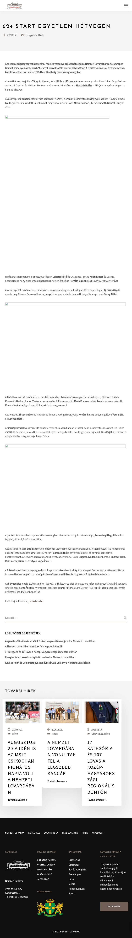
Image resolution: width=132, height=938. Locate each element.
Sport (72, 893)
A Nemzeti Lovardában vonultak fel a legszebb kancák (33, 646)
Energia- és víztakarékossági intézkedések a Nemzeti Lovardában (40, 657)
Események (75, 874)
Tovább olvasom (16, 800)
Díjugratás (31, 35)
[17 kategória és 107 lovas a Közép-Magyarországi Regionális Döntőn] (102, 712)
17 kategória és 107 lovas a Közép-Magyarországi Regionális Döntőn (41, 652)
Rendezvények (70, 833)
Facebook (114, 906)
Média (72, 884)
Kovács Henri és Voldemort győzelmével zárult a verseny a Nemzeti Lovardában (47, 662)
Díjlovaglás (97, 733)
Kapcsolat (98, 833)
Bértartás (34, 833)
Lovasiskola (51, 833)
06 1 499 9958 (21, 896)
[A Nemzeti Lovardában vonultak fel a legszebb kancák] (62, 712)
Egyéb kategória (77, 869)
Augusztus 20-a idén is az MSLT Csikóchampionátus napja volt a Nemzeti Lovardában (50, 641)
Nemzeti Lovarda (14, 833)
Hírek (41, 35)
